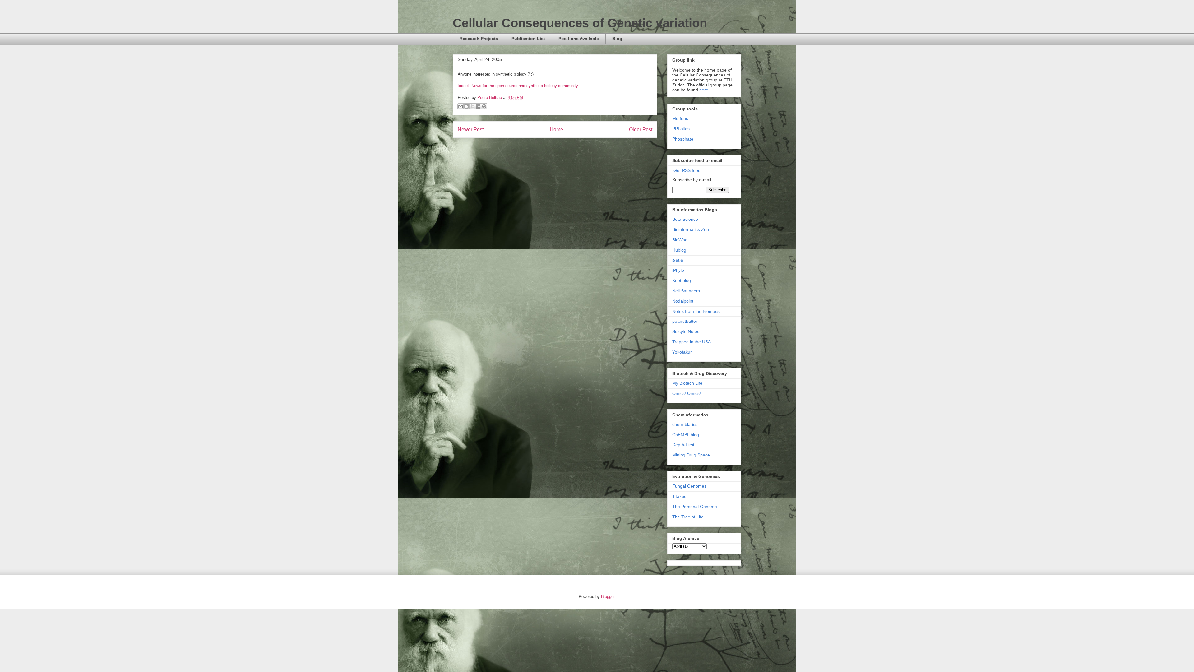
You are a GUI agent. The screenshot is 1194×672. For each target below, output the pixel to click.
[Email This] (460, 106)
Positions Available (578, 38)
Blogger (607, 596)
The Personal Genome (694, 506)
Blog (617, 38)
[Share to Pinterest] (484, 106)
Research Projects (479, 38)
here (703, 89)
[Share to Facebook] (478, 106)
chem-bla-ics (684, 424)
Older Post (640, 129)
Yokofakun (682, 352)
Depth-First (683, 444)
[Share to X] (472, 106)
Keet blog (681, 280)
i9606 (677, 260)
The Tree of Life (688, 516)
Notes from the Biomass (696, 311)
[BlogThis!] (466, 106)
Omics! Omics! (686, 393)
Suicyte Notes (685, 331)
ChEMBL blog (685, 434)
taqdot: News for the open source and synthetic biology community (518, 85)
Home (556, 129)
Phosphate (682, 139)
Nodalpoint (682, 301)
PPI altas (681, 128)
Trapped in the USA (691, 341)
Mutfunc (680, 118)
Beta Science (685, 219)
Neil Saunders (686, 290)
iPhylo (678, 270)
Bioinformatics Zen (690, 229)
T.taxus (679, 496)
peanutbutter (684, 321)
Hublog (679, 250)
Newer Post (471, 129)
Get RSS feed (687, 170)
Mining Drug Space (691, 454)
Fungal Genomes (689, 486)
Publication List (528, 38)
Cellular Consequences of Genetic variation (580, 23)
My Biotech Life (687, 383)
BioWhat (680, 239)
